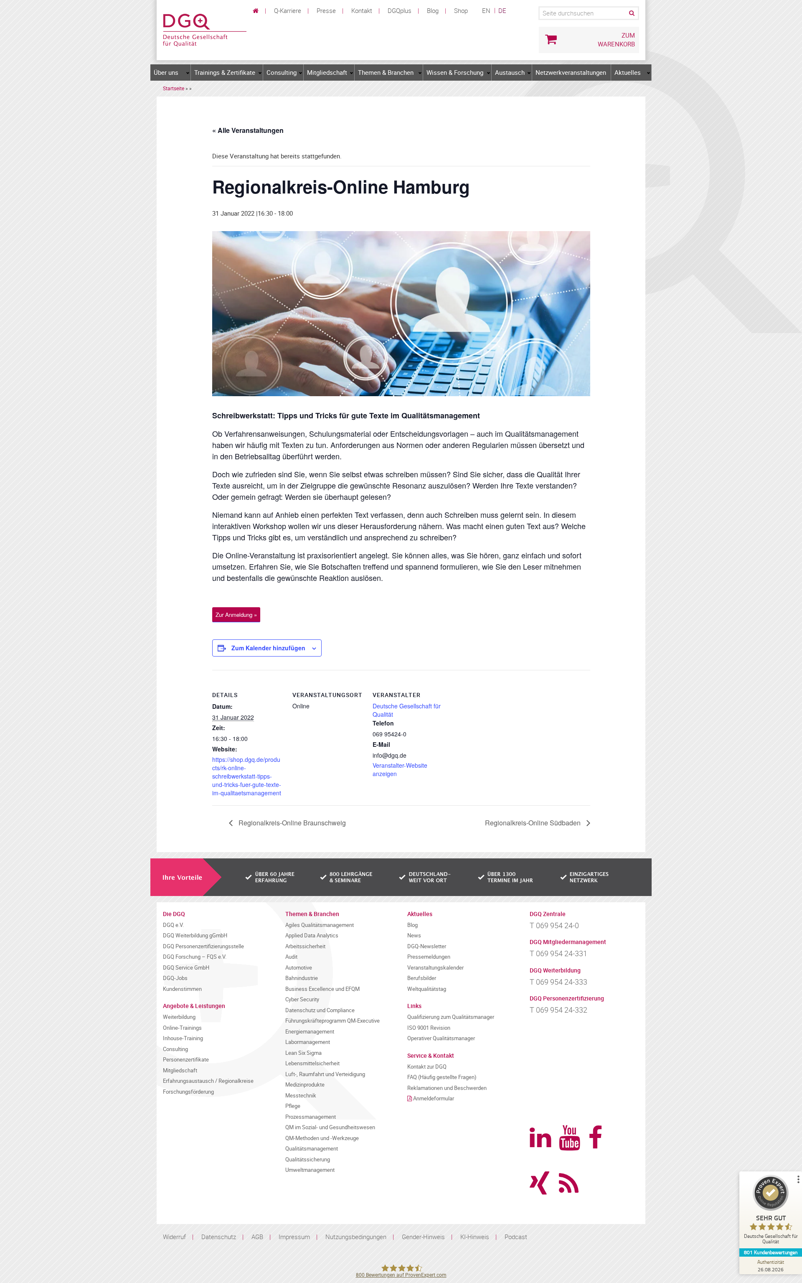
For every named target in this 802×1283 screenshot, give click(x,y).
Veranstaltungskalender (435, 967)
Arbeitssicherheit (305, 946)
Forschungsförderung (188, 1091)
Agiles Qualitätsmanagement (319, 925)
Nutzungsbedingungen (355, 1236)
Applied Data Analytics (311, 935)
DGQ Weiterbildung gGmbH (195, 935)
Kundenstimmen (182, 989)
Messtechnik (300, 1095)
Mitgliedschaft (327, 72)
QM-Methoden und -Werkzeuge (322, 1138)
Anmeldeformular (433, 1098)
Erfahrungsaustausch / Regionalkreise (208, 1080)
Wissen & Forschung (454, 72)
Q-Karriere (287, 10)
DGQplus (399, 10)
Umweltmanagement (310, 1170)
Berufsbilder (421, 978)
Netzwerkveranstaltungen (571, 72)
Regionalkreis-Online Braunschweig (291, 822)
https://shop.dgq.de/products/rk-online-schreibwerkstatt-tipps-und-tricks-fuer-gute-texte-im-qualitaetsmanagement (246, 776)
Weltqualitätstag (426, 989)
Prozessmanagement (310, 1116)
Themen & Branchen (386, 72)
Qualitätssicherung (307, 1159)
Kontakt (361, 10)
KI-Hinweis (474, 1236)
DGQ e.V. (173, 925)
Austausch (510, 72)
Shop (461, 10)
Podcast (516, 1236)
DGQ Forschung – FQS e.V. (194, 956)
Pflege (292, 1106)
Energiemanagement (309, 1031)
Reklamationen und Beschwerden (447, 1088)
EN (486, 10)
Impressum (294, 1236)
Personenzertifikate (186, 1059)
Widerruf (174, 1236)
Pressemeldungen (428, 956)
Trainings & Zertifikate (224, 72)
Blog (433, 10)
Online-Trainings (182, 1027)
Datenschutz (218, 1236)
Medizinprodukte (305, 1084)
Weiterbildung (179, 1017)
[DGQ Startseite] (204, 29)
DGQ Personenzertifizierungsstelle (203, 946)
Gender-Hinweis (423, 1236)
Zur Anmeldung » (236, 615)
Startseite (173, 88)
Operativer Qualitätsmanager (441, 1038)
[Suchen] (631, 13)
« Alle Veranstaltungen (248, 130)
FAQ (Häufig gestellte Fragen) (442, 1077)
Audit (291, 956)
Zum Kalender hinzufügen (268, 648)
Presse (326, 10)
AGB (257, 1236)
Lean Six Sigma (303, 1052)
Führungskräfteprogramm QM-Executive (332, 1020)
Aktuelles (627, 72)
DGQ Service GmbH (186, 967)
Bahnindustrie (301, 978)
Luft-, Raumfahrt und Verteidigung (325, 1074)
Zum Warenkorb (616, 39)
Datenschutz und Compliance (320, 1010)
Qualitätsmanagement (311, 1148)
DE (502, 10)
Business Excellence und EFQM (322, 989)
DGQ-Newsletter (426, 946)
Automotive (298, 967)
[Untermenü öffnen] (188, 72)
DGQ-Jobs (175, 978)
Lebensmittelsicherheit (312, 1063)
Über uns (166, 72)
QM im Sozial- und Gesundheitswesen (330, 1127)
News (414, 935)
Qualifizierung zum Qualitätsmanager (450, 1017)
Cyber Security (302, 999)
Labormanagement (307, 1042)
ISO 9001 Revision (428, 1027)
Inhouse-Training (183, 1038)
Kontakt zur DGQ (427, 1066)
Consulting (281, 72)
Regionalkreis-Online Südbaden (533, 822)
